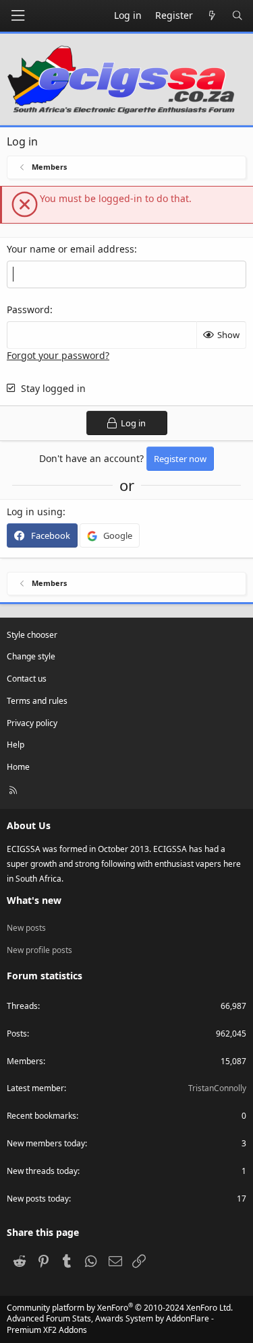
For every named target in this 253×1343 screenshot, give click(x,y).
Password (28, 309)
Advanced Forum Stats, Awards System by (110, 1324)
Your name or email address (70, 248)
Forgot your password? (58, 355)
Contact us (27, 678)
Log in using (35, 511)
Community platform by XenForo (120, 1307)
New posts (26, 927)
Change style (31, 656)
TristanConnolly (217, 1088)
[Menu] (17, 16)
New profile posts (39, 950)
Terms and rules (37, 701)
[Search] (237, 15)
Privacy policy (32, 723)
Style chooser (32, 635)
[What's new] (212, 15)
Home (18, 767)
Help (15, 744)
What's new (34, 900)
